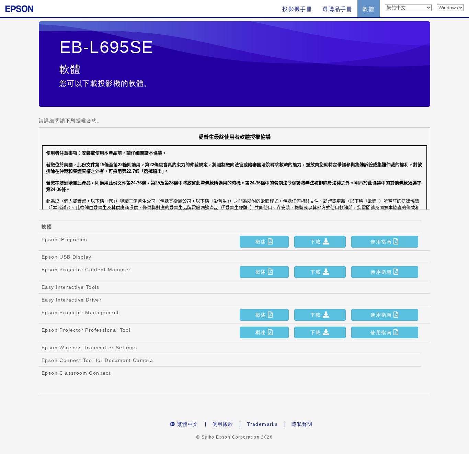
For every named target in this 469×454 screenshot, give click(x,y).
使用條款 (222, 424)
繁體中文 (186, 424)
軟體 (369, 9)
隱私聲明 (302, 424)
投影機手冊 (297, 9)
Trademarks (262, 424)
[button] (264, 242)
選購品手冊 (337, 9)
